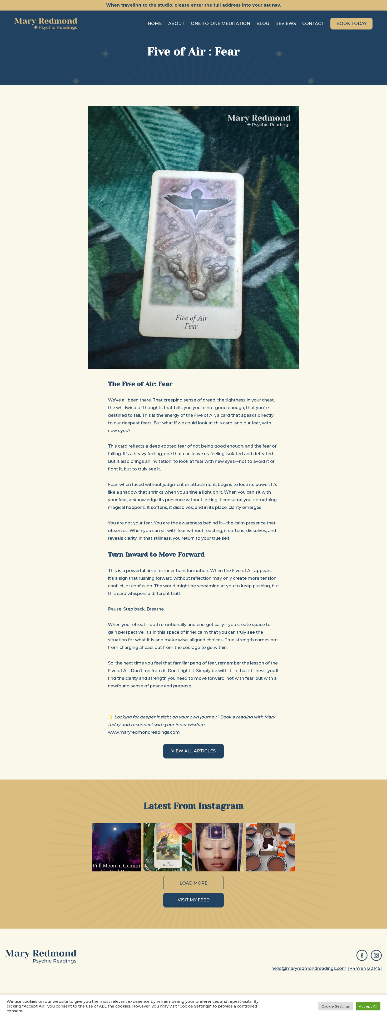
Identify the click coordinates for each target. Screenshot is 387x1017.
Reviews (285, 23)
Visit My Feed (194, 899)
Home (155, 23)
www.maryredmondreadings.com (144, 732)
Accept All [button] (368, 1006)
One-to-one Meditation (220, 23)
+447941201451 (366, 968)
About (176, 23)
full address (227, 5)
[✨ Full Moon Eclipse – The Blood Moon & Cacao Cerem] (270, 847)
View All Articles (193, 750)
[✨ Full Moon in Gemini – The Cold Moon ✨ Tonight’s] (116, 847)
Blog (262, 23)
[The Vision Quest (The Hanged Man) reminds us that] (167, 847)
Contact (313, 23)
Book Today (351, 23)
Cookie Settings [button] (335, 1006)
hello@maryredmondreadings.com (308, 968)
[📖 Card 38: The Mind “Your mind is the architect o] (219, 847)
